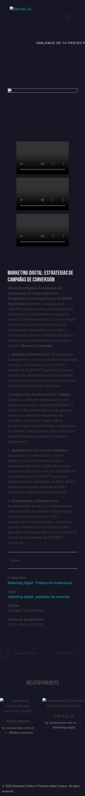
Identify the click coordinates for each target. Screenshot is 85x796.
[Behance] (14, 29)
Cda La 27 (64, 716)
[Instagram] (14, 41)
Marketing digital (20, 583)
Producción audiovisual (54, 583)
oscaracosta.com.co (20, 728)
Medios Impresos (21, 732)
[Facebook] (14, 54)
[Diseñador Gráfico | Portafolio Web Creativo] (28, 16)
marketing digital (20, 597)
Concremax (18, 721)
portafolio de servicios (53, 597)
